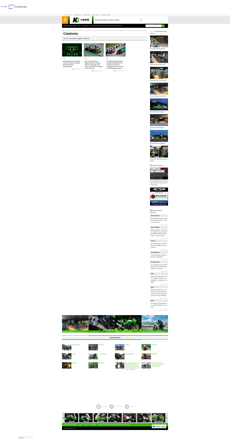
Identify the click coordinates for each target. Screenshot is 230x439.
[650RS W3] (93, 347)
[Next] (166, 418)
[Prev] (63, 418)
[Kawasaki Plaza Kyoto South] (159, 89)
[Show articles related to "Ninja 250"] (86, 417)
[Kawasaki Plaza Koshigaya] (159, 136)
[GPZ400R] (146, 356)
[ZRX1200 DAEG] (119, 356)
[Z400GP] (66, 365)
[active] (159, 192)
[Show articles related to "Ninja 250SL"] (100, 417)
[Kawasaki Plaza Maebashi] (159, 41)
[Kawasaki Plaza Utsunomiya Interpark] (159, 152)
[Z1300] (66, 356)
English (22, 437)
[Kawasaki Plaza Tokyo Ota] (159, 57)
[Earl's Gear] (159, 204)
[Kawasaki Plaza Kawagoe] (159, 104)
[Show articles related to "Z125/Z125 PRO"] (158, 417)
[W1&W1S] (93, 365)
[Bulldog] (159, 198)
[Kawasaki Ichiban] (81, 20)
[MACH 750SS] (66, 347)
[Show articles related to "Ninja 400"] (71, 417)
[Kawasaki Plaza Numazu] (159, 120)
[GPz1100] (146, 347)
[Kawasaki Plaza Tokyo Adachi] (159, 73)
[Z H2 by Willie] (93, 356)
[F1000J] (119, 347)
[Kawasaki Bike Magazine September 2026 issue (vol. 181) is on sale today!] (159, 173)
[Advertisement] (115, 388)
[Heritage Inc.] (159, 426)
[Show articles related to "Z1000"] (115, 417)
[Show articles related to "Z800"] (129, 417)
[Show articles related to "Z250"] (144, 417)
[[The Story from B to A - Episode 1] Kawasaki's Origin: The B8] (146, 365)
